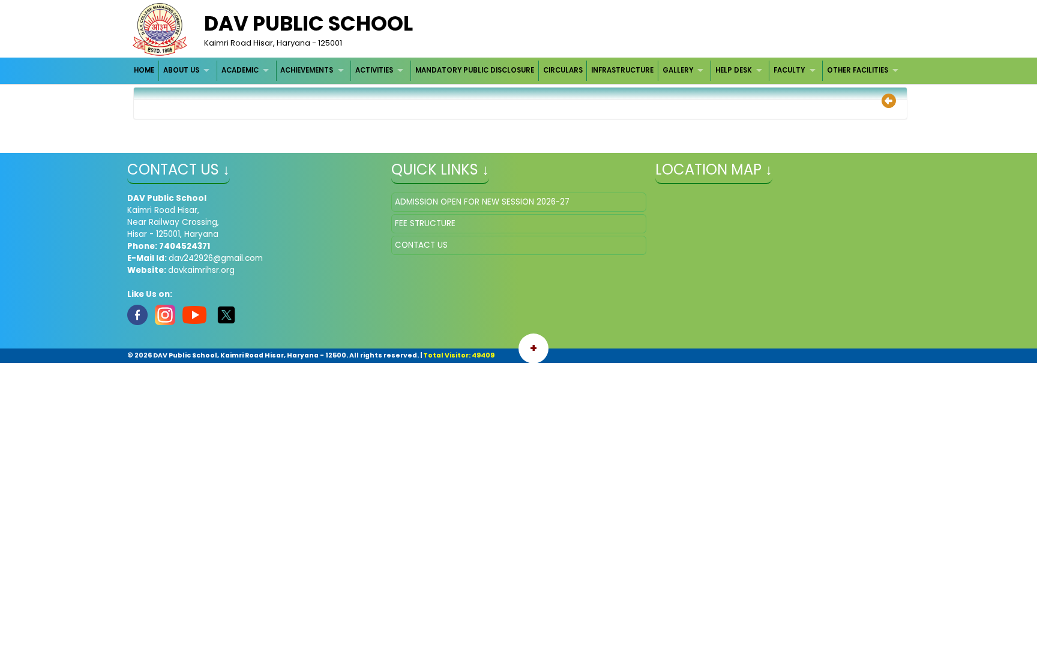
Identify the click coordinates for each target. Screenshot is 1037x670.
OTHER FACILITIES (857, 70)
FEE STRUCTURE (425, 223)
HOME (144, 70)
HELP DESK (733, 70)
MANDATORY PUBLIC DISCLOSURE (474, 70)
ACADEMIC (240, 70)
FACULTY (789, 70)
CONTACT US (421, 245)
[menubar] (518, 70)
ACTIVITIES (374, 70)
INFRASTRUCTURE (622, 70)
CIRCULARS (563, 70)
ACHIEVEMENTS (306, 70)
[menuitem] (145, 70)
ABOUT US (181, 70)
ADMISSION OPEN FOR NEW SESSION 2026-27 (482, 202)
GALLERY (678, 70)
